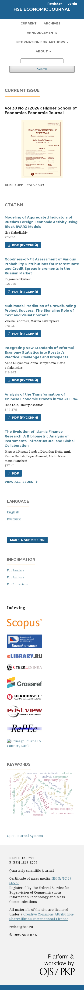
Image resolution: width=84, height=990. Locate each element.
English (13, 512)
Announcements (42, 32)
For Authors (15, 577)
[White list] (24, 646)
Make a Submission (27, 540)
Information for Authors (40, 42)
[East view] (24, 716)
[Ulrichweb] (24, 698)
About (42, 51)
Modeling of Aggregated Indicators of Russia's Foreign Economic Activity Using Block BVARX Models (41, 222)
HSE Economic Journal (42, 9)
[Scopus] (24, 627)
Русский (14, 519)
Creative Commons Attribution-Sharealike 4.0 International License (41, 916)
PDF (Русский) (24, 245)
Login (72, 3)
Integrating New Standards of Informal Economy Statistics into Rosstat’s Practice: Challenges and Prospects (39, 352)
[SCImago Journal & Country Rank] (24, 746)
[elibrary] (24, 657)
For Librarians (17, 584)
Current (29, 23)
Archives (52, 23)
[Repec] (24, 732)
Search (42, 69)
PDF (15, 473)
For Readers (15, 570)
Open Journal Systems (25, 835)
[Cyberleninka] (24, 669)
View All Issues (19, 482)
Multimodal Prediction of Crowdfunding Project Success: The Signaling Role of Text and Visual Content (40, 310)
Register (54, 3)
